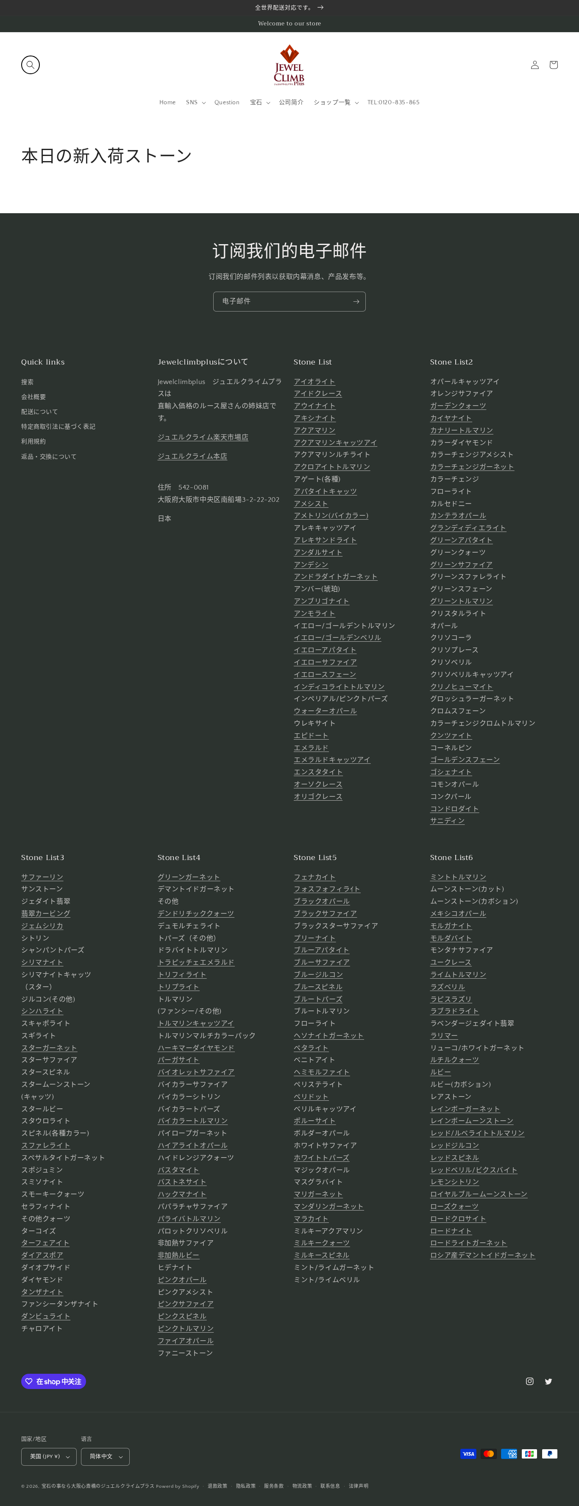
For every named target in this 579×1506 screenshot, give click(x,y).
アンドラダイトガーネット (336, 577)
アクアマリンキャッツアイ (335, 443)
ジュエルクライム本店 (193, 456)
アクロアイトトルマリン (332, 467)
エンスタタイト (318, 772)
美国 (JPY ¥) (45, 1456)
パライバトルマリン (189, 1219)
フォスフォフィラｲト (327, 889)
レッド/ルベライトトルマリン (477, 1133)
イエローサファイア (325, 662)
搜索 (27, 382)
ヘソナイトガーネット (329, 1036)
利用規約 (33, 441)
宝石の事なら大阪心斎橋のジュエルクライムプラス (98, 1486)
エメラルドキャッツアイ (332, 760)
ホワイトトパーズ (322, 1158)
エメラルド (311, 748)
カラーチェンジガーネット (472, 467)
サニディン (447, 821)
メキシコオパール (458, 914)
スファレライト (45, 1146)
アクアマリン (315, 430)
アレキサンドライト (325, 540)
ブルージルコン (318, 975)
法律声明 (359, 1486)
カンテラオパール (458, 516)
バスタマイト (179, 1170)
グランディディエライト (468, 528)
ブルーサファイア (322, 962)
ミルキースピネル (322, 1255)
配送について (39, 412)
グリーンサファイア (461, 565)
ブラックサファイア (325, 914)
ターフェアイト (45, 1243)
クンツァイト (451, 736)
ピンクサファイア (186, 1304)
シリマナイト (42, 962)
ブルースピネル (318, 987)
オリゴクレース (318, 797)
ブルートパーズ (318, 999)
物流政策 (302, 1486)
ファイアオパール (186, 1341)
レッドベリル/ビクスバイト (474, 1170)
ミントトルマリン (458, 877)
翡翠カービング (45, 914)
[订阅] (356, 302)
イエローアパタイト (325, 650)
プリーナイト (315, 938)
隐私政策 (246, 1486)
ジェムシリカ (42, 926)
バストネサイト (182, 1182)
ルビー (440, 1072)
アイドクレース (318, 394)
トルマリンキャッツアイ (196, 1023)
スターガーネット (49, 1048)
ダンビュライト (45, 1316)
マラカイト (311, 1219)
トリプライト (179, 987)
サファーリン (42, 877)
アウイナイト (315, 406)
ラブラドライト (454, 1011)
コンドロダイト (454, 809)
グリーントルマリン (461, 601)
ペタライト (311, 1048)
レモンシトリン (454, 1182)
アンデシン (311, 565)
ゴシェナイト (451, 772)
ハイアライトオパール (193, 1146)
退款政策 (218, 1486)
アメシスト (311, 504)
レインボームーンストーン (472, 1121)
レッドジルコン (454, 1146)
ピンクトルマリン (186, 1329)
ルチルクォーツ (454, 1060)
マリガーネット (318, 1194)
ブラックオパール (322, 901)
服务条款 (274, 1486)
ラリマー (444, 1036)
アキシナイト (315, 418)
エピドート (311, 736)
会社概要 (33, 397)
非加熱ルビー (179, 1255)
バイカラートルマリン (193, 1121)
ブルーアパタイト (322, 950)
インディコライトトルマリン (339, 687)
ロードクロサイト (458, 1219)
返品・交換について (49, 457)
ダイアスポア (42, 1255)
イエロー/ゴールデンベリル (337, 638)
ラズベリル (447, 987)
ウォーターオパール (325, 711)
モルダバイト (451, 938)
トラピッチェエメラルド (196, 962)
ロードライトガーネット (469, 1243)
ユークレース (451, 962)
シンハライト (42, 1011)
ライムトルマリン (458, 975)
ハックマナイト (182, 1194)
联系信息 (330, 1486)
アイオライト (315, 382)
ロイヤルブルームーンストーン (479, 1194)
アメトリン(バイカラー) (331, 516)
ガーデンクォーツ (458, 406)
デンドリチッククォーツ (196, 914)
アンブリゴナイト (322, 601)
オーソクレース (318, 784)
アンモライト (315, 614)
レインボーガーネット (465, 1109)
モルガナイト (451, 926)
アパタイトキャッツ (325, 492)
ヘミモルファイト (322, 1072)
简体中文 (101, 1456)
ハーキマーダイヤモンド (196, 1048)
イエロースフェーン (325, 675)
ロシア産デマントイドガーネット (483, 1255)
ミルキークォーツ (322, 1243)
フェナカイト (315, 877)
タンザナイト (42, 1292)
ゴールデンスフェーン (465, 760)
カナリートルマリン (461, 430)
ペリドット (311, 1097)
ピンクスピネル (182, 1316)
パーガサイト (179, 1060)
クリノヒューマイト (461, 687)
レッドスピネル (454, 1158)
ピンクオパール (182, 1280)
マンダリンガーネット (329, 1207)
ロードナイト (451, 1231)
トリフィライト (182, 975)
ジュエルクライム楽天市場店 (203, 437)
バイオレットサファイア (196, 1072)
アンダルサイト (318, 553)
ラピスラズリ (451, 999)
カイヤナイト (451, 418)
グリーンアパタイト (461, 540)
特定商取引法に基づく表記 (58, 426)
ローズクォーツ (454, 1207)
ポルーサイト (315, 1121)
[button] (30, 65)
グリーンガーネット (189, 877)
